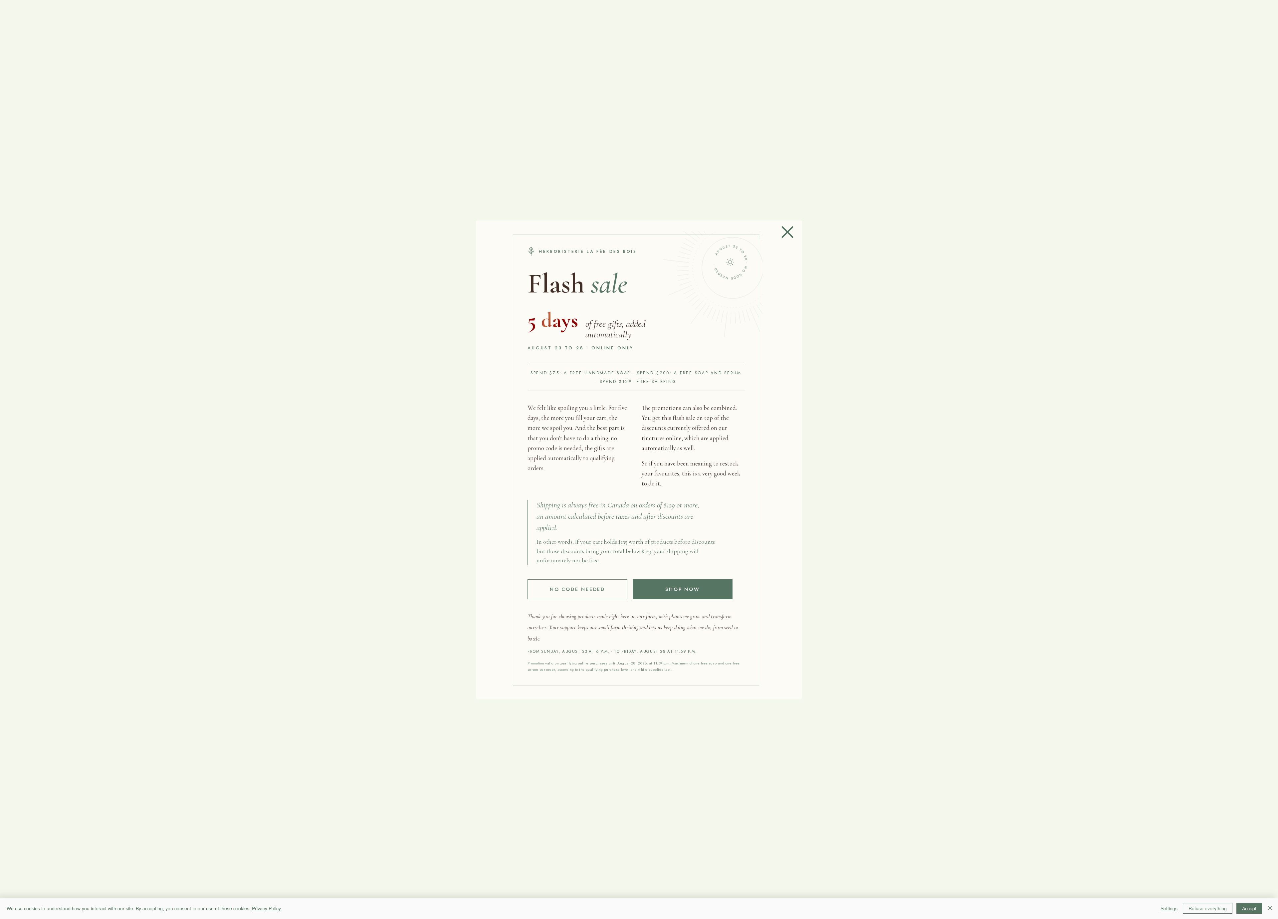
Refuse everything (1207, 908)
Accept (1249, 908)
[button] (787, 232)
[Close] (1270, 908)
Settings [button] (1169, 908)
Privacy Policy (266, 908)
